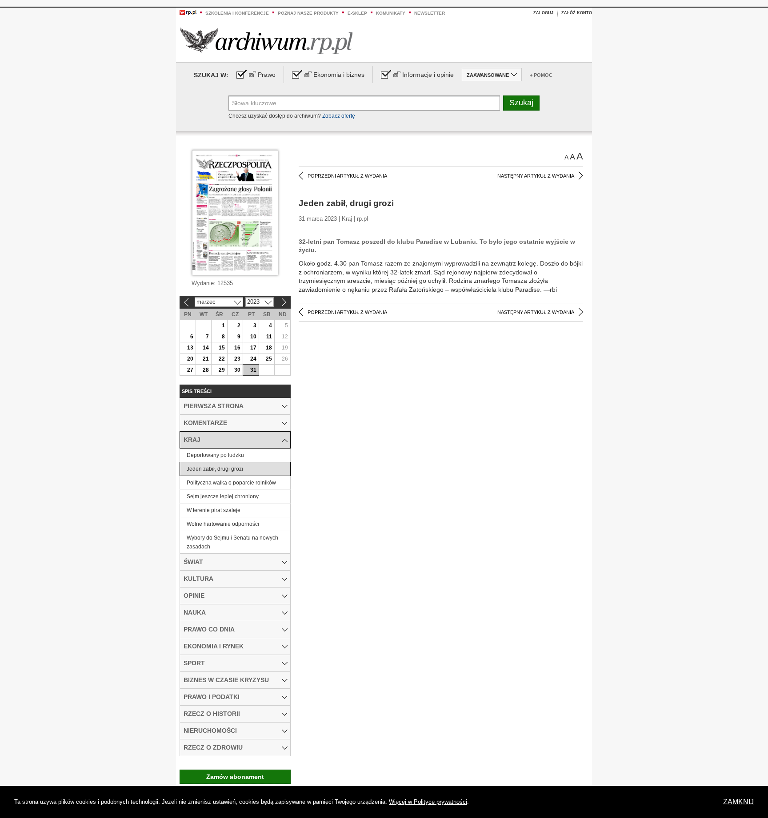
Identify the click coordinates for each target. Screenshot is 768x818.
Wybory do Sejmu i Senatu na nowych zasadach (232, 542)
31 (253, 370)
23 (237, 359)
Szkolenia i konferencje (237, 13)
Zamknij (738, 802)
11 (269, 337)
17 (253, 348)
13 (190, 348)
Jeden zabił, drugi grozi (215, 469)
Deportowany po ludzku (215, 455)
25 (269, 359)
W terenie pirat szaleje (213, 510)
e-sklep (357, 13)
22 (222, 359)
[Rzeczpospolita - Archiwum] (266, 40)
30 (237, 370)
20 (190, 359)
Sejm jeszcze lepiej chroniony (223, 496)
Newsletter (429, 13)
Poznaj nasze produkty (308, 13)
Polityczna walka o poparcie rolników (231, 483)
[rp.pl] (188, 12)
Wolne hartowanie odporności (223, 524)
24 (253, 359)
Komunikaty (390, 13)
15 (222, 348)
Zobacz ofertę (338, 116)
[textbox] (364, 103)
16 (237, 348)
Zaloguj (543, 13)
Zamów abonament (235, 776)
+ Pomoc (541, 75)
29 (222, 370)
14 (206, 348)
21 (206, 359)
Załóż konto (576, 13)
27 (190, 370)
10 (253, 337)
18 (269, 348)
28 (206, 370)
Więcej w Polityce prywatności (428, 801)
